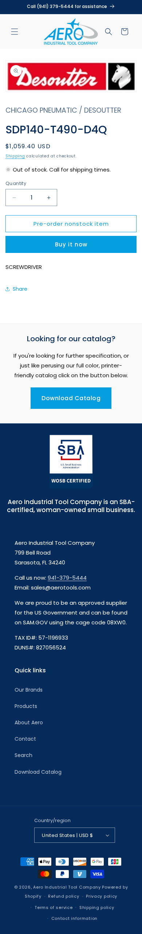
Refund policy (63, 896)
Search (23, 755)
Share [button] (20, 289)
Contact (25, 738)
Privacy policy (101, 896)
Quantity (15, 183)
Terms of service (53, 907)
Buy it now (71, 244)
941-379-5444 (67, 577)
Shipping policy (96, 907)
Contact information (74, 918)
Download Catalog (71, 398)
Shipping (15, 156)
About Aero (29, 722)
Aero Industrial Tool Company (67, 887)
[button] (15, 32)
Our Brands (29, 689)
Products (26, 706)
